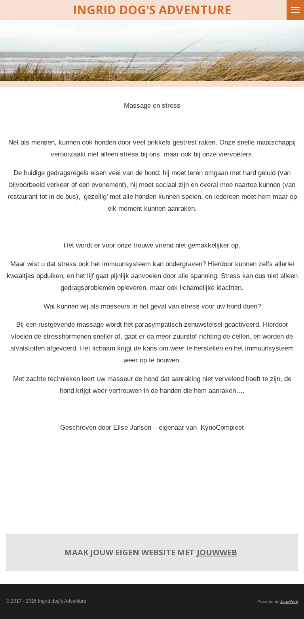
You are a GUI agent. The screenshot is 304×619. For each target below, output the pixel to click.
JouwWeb (217, 552)
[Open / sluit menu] (295, 10)
